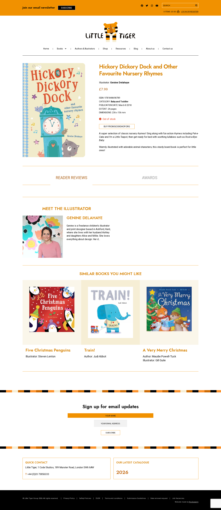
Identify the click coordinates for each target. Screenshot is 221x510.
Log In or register (189, 12)
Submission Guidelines (136, 498)
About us (150, 48)
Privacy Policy (69, 498)
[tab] (113, 174)
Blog (136, 48)
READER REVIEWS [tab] (71, 177)
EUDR (98, 498)
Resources (121, 48)
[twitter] (147, 5)
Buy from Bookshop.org (117, 126)
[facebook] (142, 5)
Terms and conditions (113, 498)
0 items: (170, 12)
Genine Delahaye (119, 82)
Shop (105, 48)
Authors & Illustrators (85, 48)
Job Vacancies (178, 498)
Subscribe (66, 8)
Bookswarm (193, 502)
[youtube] (157, 5)
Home (46, 48)
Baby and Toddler (119, 101)
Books (60, 48)
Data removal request (158, 498)
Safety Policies (85, 498)
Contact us (168, 48)
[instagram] (152, 5)
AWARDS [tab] (149, 177)
